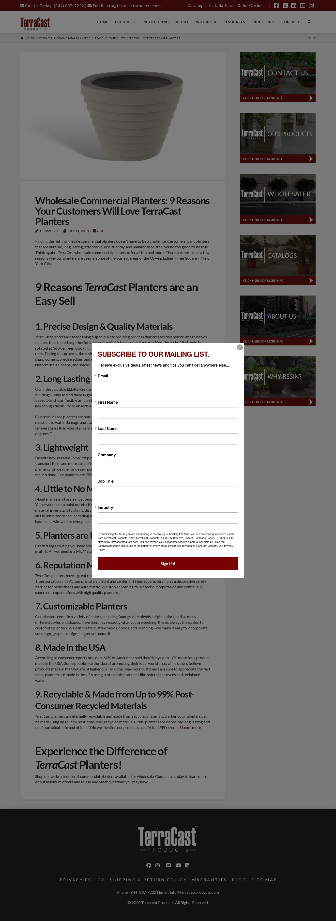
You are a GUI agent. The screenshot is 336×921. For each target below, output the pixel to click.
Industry (105, 507)
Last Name (108, 429)
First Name (108, 402)
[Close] (240, 347)
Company (107, 455)
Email (103, 376)
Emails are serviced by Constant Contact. (193, 546)
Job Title (106, 481)
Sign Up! (168, 563)
